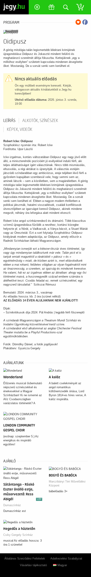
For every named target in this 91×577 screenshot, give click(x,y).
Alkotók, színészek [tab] (40, 120)
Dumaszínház (12, 505)
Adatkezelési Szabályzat (66, 558)
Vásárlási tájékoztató (33, 565)
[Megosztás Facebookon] (85, 22)
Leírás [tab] (9, 120)
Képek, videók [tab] (19, 129)
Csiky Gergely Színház (18, 534)
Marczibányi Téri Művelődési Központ (67, 483)
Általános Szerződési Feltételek (24, 558)
